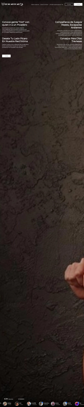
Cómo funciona (44, 4)
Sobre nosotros (35, 4)
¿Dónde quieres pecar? (55, 4)
